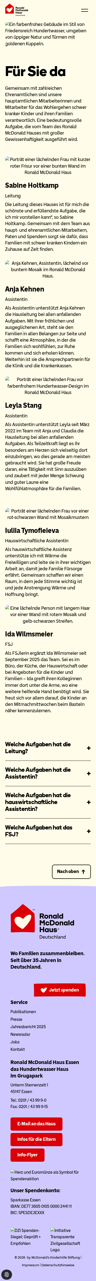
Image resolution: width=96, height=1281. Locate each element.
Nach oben (68, 871)
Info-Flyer (27, 1155)
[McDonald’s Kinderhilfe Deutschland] (42, 937)
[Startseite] (16, 11)
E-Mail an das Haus (36, 1124)
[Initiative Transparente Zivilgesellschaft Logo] (68, 1249)
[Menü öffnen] (84, 10)
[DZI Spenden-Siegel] (28, 1243)
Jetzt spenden (64, 990)
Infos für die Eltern (36, 1139)
